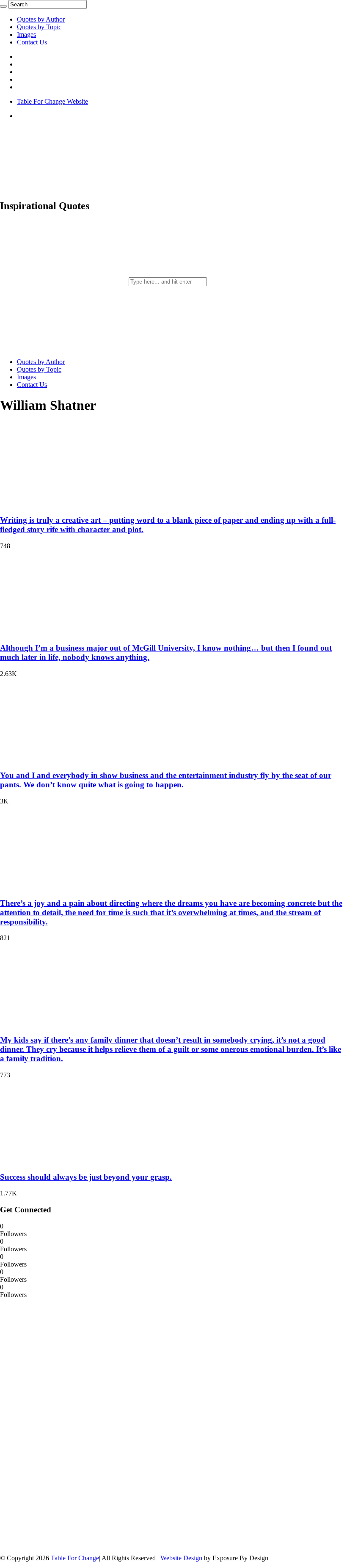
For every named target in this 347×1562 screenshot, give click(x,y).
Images (26, 34)
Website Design (181, 1558)
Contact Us (32, 42)
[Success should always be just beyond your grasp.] (55, 1160)
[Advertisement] (63, 1426)
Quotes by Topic (39, 26)
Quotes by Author (41, 19)
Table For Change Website (52, 101)
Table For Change (75, 1558)
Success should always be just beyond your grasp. (86, 1177)
